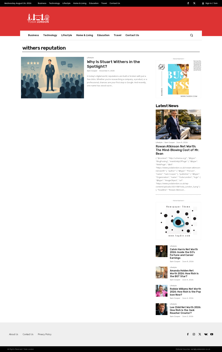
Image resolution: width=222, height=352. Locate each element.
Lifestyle (90, 58)
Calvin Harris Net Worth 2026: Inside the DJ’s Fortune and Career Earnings (184, 254)
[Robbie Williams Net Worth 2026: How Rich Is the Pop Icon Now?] (161, 291)
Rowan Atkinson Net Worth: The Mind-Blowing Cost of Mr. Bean (177, 150)
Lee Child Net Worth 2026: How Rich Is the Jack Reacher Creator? (185, 310)
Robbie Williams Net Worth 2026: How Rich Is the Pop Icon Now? (185, 291)
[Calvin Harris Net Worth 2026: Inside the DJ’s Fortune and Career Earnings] (161, 251)
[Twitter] (194, 3)
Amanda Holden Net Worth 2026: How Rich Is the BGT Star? (184, 273)
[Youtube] (212, 334)
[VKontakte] (206, 334)
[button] (191, 35)
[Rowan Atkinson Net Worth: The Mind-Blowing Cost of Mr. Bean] (178, 124)
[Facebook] (188, 3)
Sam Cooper (92, 71)
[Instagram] (194, 334)
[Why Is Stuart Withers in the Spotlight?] (52, 78)
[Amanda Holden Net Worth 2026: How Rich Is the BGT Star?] (161, 272)
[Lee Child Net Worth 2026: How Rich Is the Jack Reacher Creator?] (161, 309)
